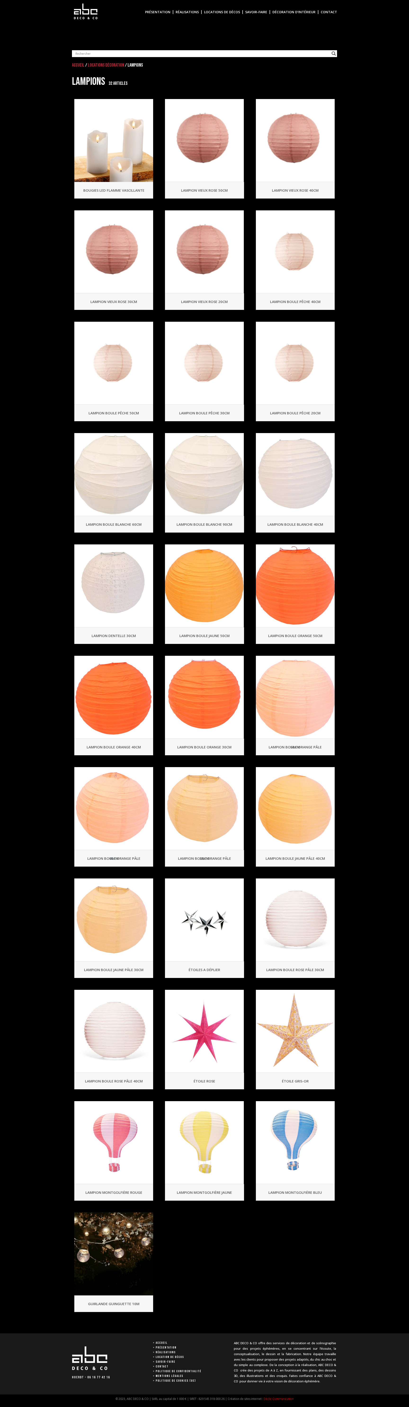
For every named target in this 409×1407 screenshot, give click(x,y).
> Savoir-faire (164, 1362)
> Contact (161, 1366)
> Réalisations (164, 1352)
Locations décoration (106, 65)
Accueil (78, 65)
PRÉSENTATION (157, 12)
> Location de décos (168, 1357)
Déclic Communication (279, 1399)
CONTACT (329, 12)
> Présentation (165, 1347)
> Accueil (160, 1343)
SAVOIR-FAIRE (256, 12)
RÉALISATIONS (187, 12)
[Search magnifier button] (333, 53)
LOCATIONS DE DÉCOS (222, 12)
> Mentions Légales (168, 1376)
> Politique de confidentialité (177, 1371)
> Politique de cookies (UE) (174, 1381)
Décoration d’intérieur (294, 12)
